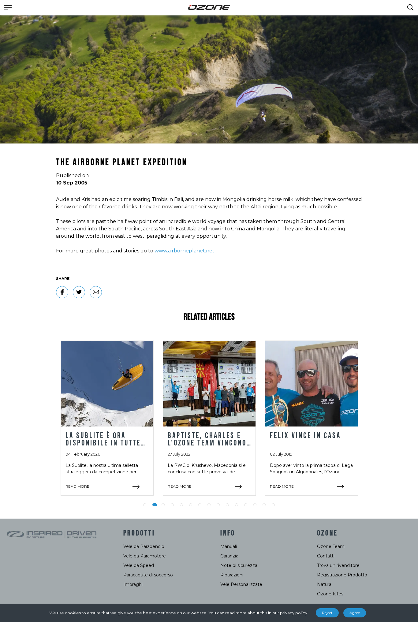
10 (227, 504)
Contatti (325, 556)
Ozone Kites (330, 594)
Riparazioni (231, 575)
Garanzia (229, 556)
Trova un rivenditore (338, 565)
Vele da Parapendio (143, 546)
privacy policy (293, 612)
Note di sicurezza (238, 565)
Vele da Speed (138, 565)
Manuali (228, 546)
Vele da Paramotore (144, 556)
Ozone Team (331, 546)
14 (264, 504)
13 (254, 504)
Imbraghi (133, 584)
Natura (324, 584)
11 (236, 504)
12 (245, 504)
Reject (327, 612)
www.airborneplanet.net (185, 251)
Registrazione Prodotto (342, 575)
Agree (354, 612)
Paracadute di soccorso (148, 575)
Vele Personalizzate (241, 584)
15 (273, 504)
